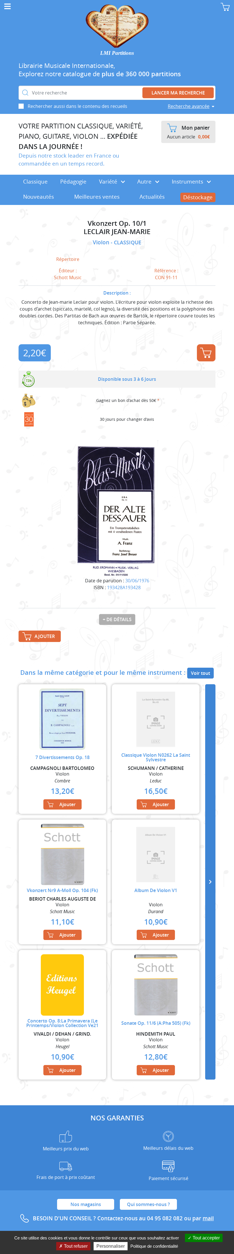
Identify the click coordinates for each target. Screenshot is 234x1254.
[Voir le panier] (225, 7)
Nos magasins (85, 1204)
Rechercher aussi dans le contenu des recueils (77, 106)
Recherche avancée (188, 106)
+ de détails (117, 619)
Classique (35, 181)
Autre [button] (145, 181)
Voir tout (200, 673)
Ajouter (206, 352)
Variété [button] (109, 181)
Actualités (152, 196)
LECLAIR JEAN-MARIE (117, 232)
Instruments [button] (188, 181)
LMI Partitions (117, 53)
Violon (102, 242)
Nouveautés (38, 196)
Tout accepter (205, 1237)
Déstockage (198, 197)
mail (208, 1218)
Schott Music (68, 277)
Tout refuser (75, 1246)
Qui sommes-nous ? (148, 1204)
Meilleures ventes (97, 196)
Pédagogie (73, 181)
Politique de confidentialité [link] (154, 1246)
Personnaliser (110, 1246)
